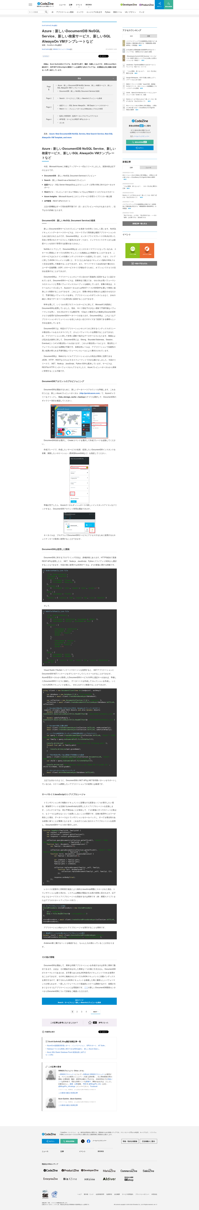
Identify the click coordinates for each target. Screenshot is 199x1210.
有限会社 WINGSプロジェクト (94, 1074)
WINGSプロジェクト (67, 1074)
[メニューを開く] (30, 4)
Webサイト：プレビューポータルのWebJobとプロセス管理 (81, 109)
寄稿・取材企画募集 (130, 1141)
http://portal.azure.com (90, 393)
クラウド (46, 56)
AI (52, 12)
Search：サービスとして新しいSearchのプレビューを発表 (80, 98)
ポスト (104, 56)
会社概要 (117, 1194)
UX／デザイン (130, 12)
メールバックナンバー (141, 136)
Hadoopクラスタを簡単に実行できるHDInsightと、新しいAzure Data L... (73, 1049)
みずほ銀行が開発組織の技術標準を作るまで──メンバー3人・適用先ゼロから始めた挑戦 (141, 51)
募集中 (88, 1081)
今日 (131, 36)
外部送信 (154, 1194)
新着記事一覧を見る (140, 223)
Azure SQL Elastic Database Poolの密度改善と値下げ (66, 1052)
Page (48, 98)
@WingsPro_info (95, 1084)
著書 (71, 1084)
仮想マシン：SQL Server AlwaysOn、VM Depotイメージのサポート (84, 105)
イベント (79, 4)
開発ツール (117, 12)
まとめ (61, 122)
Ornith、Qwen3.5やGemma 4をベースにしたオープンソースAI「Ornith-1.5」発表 (141, 94)
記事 (70, 4)
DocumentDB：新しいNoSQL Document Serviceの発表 (79, 91)
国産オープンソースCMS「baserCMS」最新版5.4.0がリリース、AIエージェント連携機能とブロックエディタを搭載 (141, 86)
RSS (85, 1084)
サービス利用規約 (127, 1194)
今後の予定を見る (141, 263)
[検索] (46, 12)
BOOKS (89, 4)
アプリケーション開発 (65, 12)
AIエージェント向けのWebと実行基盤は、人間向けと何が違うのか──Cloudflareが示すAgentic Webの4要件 (141, 107)
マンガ (141, 12)
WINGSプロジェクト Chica (61, 49)
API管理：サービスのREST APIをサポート (74, 119)
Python (107, 12)
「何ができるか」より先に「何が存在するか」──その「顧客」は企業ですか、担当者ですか (139, 216)
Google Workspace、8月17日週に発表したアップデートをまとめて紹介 (141, 79)
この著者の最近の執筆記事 (68, 1093)
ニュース (62, 4)
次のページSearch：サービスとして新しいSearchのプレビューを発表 (79, 1001)
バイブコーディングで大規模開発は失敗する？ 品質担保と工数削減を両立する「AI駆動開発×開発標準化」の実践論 (141, 43)
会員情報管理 (100, 1194)
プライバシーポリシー (142, 1194)
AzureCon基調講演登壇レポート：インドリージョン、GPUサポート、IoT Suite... (76, 1045)
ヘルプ (79, 1194)
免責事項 (109, 1194)
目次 (79, 78)
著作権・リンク (89, 1194)
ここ (86, 987)
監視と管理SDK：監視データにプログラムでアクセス (78, 116)
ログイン (141, 148)
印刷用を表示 (50, 1032)
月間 (148, 36)
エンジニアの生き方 (94, 12)
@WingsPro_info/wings (66, 1086)
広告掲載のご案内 (148, 1141)
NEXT (95, 1012)
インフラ (80, 12)
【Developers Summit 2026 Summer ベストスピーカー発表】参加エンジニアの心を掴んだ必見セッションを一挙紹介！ (141, 58)
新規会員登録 (140, 142)
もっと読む (49, 1054)
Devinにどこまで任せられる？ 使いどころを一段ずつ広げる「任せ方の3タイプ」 (141, 100)
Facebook (93, 1086)
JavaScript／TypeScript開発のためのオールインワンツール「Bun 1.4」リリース (141, 66)
